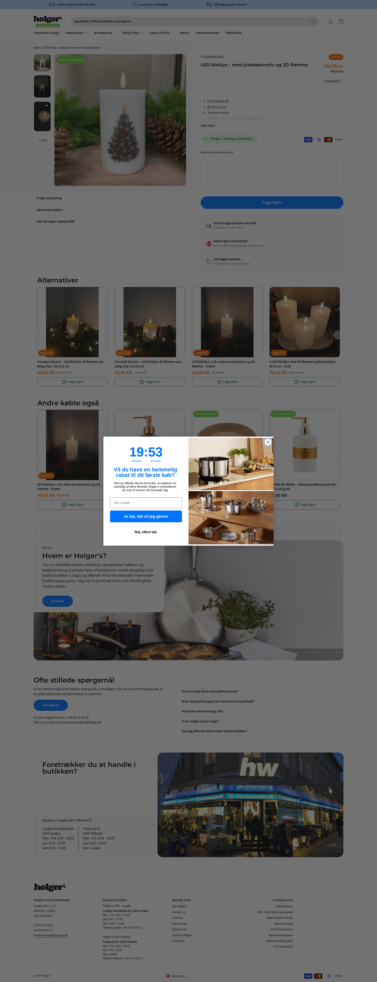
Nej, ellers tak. (146, 532)
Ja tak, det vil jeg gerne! (146, 516)
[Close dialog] (268, 442)
